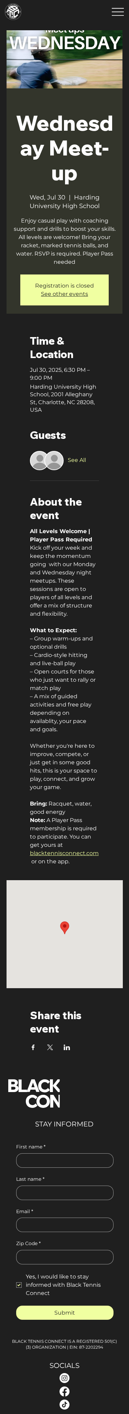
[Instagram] (64, 1378)
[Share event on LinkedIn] (67, 1047)
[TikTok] (64, 1405)
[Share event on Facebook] (33, 1047)
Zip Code (28, 1243)
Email (24, 1211)
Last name (30, 1179)
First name (30, 1147)
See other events (64, 294)
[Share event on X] (50, 1047)
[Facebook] (64, 1391)
